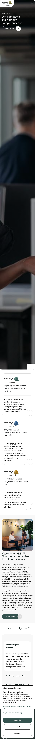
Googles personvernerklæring (12, 713)
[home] (7, 3)
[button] (32, 3)
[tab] (17, 656)
